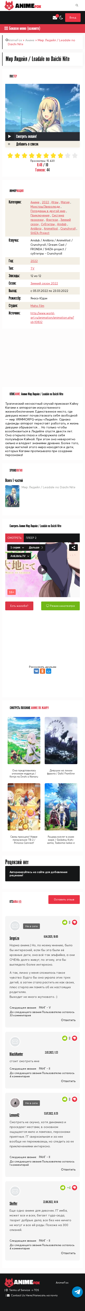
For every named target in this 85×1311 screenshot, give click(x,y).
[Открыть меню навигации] (6, 17)
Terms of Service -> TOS (24, 1290)
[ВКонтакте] (36, 671)
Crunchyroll (68, 228)
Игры (54, 202)
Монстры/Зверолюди (45, 206)
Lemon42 (14, 1115)
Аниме (29, 40)
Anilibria (36, 228)
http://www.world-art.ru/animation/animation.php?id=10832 (52, 317)
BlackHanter (16, 1054)
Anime (27, 5)
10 (75, 155)
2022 (45, 202)
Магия (65, 202)
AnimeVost (51, 228)
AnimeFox (15, 40)
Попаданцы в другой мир (48, 211)
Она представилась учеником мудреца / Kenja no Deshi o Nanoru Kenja (24, 775)
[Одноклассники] (42, 671)
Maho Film (37, 305)
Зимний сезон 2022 (44, 283)
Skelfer (13, 1203)
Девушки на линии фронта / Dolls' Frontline (61, 772)
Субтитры (48, 224)
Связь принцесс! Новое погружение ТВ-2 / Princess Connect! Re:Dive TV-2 (23, 841)
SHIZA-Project (40, 233)
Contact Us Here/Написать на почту (34, 1295)
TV (32, 268)
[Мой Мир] (48, 671)
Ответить (68, 1020)
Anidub (61, 224)
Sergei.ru (14, 938)
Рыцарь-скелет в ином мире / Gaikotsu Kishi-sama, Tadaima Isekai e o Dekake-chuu (61, 841)
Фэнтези (52, 219)
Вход (73, 17)
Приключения (40, 215)
